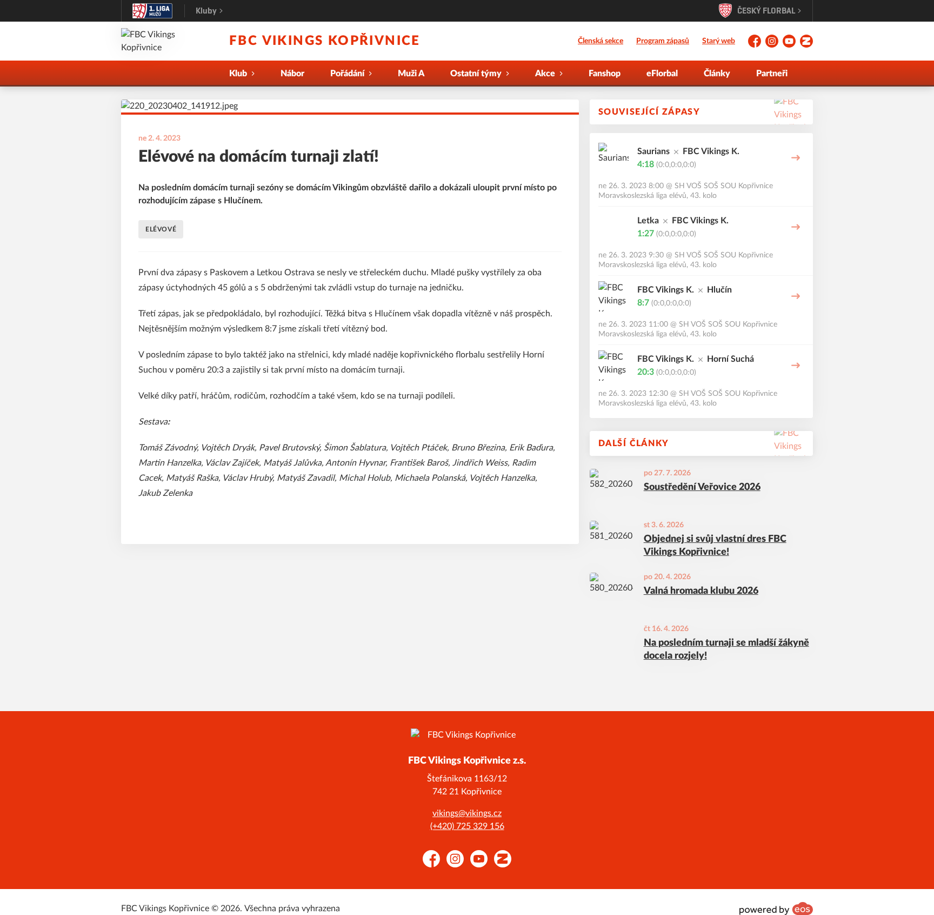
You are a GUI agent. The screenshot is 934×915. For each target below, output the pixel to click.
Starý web (718, 41)
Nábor (292, 73)
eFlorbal (662, 73)
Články (717, 73)
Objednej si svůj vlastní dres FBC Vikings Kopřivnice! (715, 546)
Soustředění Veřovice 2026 (702, 487)
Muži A (411, 73)
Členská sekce (600, 41)
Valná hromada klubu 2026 (701, 591)
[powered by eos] (776, 908)
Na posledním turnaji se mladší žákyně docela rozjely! (726, 649)
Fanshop (605, 73)
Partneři (772, 73)
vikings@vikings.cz (467, 813)
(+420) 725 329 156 (467, 826)
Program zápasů (662, 41)
